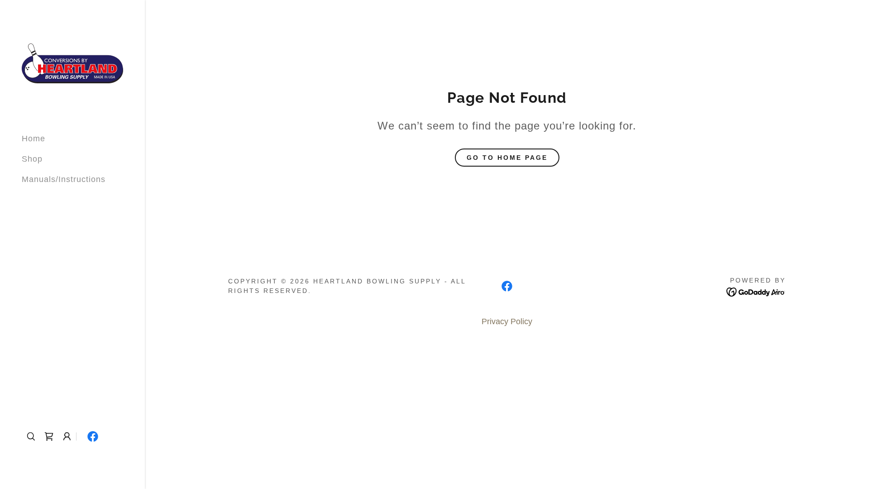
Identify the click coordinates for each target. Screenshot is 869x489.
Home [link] (33, 138)
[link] (72, 62)
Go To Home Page (507, 157)
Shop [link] (32, 158)
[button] (67, 436)
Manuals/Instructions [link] (63, 179)
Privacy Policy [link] (507, 321)
